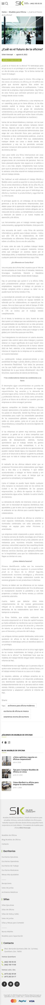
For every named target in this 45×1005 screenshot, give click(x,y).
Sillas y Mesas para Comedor (13, 923)
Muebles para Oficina (11, 60)
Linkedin (6, 743)
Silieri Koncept (7, 54)
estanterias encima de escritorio (16, 717)
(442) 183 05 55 (36, 3)
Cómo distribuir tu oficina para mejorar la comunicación (26, 783)
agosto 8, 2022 (21, 54)
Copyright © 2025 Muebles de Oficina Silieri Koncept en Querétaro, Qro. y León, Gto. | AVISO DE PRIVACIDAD (22, 996)
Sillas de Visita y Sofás (10, 914)
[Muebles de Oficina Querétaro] (3, 3)
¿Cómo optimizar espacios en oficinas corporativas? (25, 758)
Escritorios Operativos (10, 861)
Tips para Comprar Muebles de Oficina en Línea (25, 771)
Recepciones (6, 883)
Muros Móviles (7, 931)
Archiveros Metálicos (10, 892)
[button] (5, 999)
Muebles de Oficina (9, 835)
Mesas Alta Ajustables (10, 874)
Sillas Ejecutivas (8, 905)
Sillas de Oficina (8, 909)
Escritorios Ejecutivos (10, 857)
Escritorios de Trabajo (10, 866)
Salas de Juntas (8, 888)
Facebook (3, 743)
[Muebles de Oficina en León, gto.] (6, 3)
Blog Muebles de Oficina (11, 839)
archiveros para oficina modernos (21, 705)
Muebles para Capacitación (12, 936)
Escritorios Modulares (10, 870)
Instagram (10, 742)
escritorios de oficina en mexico (16, 711)
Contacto (5, 844)
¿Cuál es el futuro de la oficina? (22, 49)
